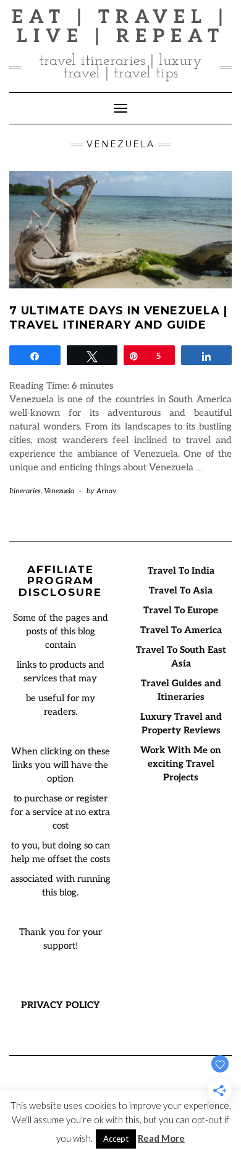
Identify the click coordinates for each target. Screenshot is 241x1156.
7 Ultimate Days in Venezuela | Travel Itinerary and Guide (118, 318)
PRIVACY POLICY (60, 1005)
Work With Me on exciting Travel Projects (180, 763)
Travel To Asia (181, 590)
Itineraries (25, 491)
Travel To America (181, 630)
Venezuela (59, 491)
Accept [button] (116, 1139)
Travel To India (181, 570)
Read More (161, 1138)
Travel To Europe (180, 610)
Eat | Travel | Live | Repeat (120, 27)
